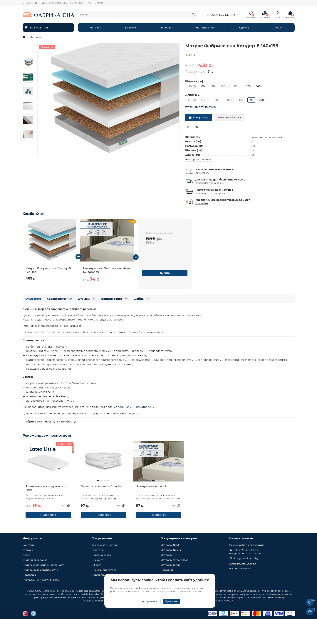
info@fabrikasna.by (246, 558)
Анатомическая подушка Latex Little (47, 488)
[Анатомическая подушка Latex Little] (48, 461)
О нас (26, 554)
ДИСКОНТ (100, 3)
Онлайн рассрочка (35, 559)
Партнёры (29, 574)
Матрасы (95, 27)
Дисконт (97, 559)
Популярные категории (178, 538)
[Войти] (277, 13)
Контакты (29, 544)
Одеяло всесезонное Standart (102, 486)
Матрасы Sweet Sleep (174, 559)
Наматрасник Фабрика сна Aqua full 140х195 (107, 270)
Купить (165, 273)
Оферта (96, 564)
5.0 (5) (192, 55)
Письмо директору (104, 569)
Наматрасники (205, 27)
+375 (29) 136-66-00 (246, 549)
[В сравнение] (196, 127)
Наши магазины (239, 568)
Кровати (130, 27)
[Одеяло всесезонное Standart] (103, 461)
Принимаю (171, 601)
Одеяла (244, 27)
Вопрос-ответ (114, 299)
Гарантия (97, 549)
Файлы (141, 299)
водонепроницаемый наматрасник (130, 407)
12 (252, 141)
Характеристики (59, 299)
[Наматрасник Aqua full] (158, 461)
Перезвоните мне (242, 563)
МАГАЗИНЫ (76, 3)
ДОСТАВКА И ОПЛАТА (54, 3)
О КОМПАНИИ (30, 3)
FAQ (89, 3)
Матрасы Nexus (170, 549)
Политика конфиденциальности (44, 564)
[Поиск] (193, 15)
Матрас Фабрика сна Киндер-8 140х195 (48, 270)
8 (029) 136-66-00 (221, 15)
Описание (33, 299)
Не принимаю (150, 601)
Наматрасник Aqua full (151, 486)
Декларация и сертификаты (41, 579)
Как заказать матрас (104, 544)
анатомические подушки (123, 413)
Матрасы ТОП (169, 554)
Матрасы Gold (169, 544)
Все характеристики (198, 159)
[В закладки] (188, 127)
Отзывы (86, 299)
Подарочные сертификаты (40, 569)
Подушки (166, 27)
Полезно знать (101, 554)
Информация (33, 538)
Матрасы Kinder (170, 564)
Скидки (278, 27)
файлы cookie (134, 587)
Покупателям (101, 538)
